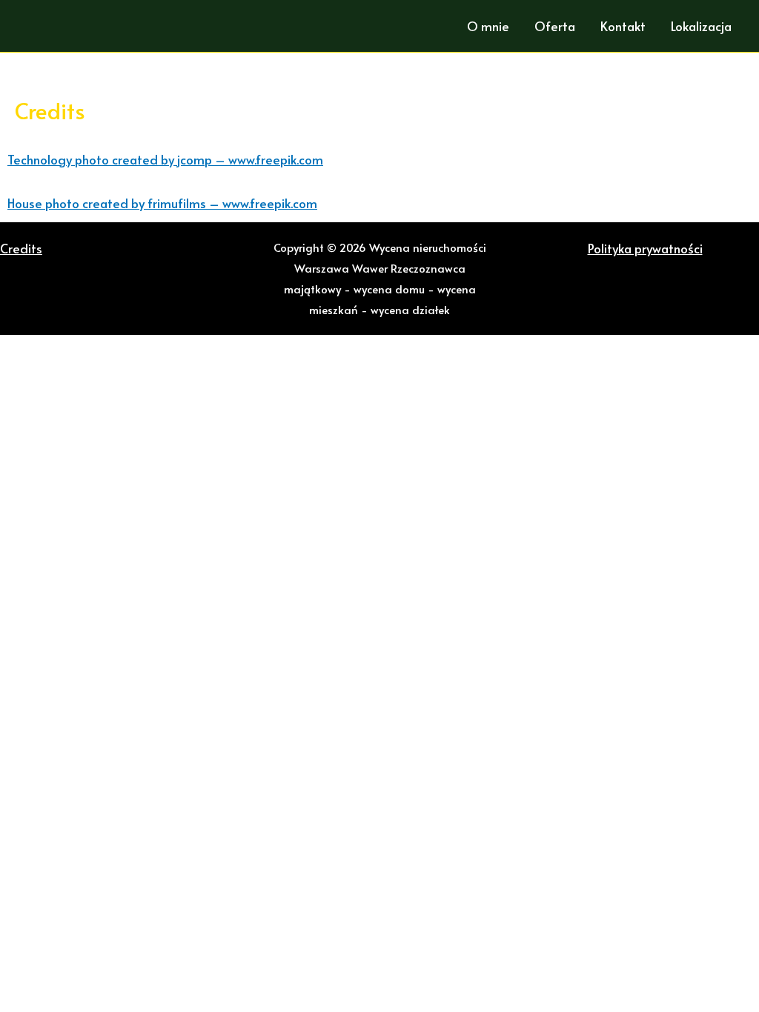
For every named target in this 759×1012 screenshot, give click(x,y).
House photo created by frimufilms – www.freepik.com (162, 203)
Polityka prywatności (645, 248)
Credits (21, 248)
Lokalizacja (701, 26)
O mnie (488, 26)
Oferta (554, 26)
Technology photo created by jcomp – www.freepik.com (165, 159)
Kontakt (623, 26)
